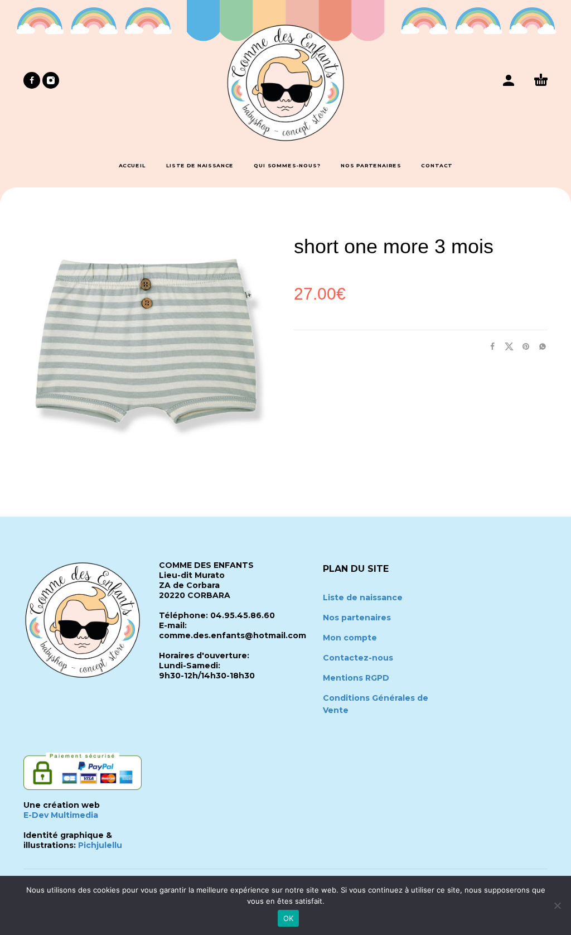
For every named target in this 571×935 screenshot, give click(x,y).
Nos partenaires (357, 618)
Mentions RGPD (356, 678)
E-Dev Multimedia (60, 815)
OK (288, 918)
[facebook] (31, 80)
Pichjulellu (100, 845)
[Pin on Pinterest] (522, 346)
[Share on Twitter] (505, 346)
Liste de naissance (363, 597)
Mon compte (350, 638)
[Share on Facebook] (489, 346)
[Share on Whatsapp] (539, 346)
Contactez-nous (358, 658)
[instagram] (50, 80)
